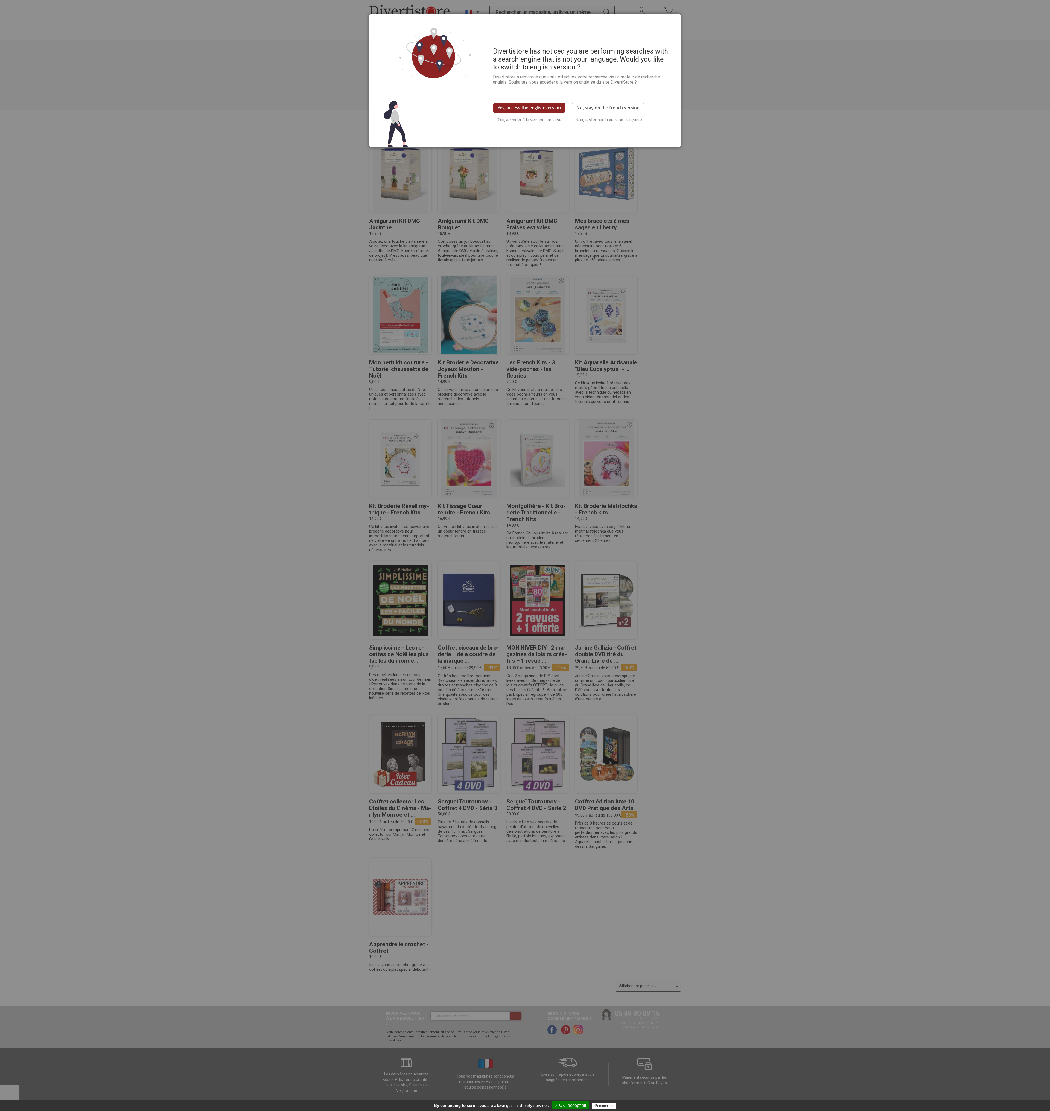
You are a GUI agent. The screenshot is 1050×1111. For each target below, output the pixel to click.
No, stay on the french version (608, 108)
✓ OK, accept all (570, 1105)
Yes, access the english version (529, 108)
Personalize (604, 1106)
